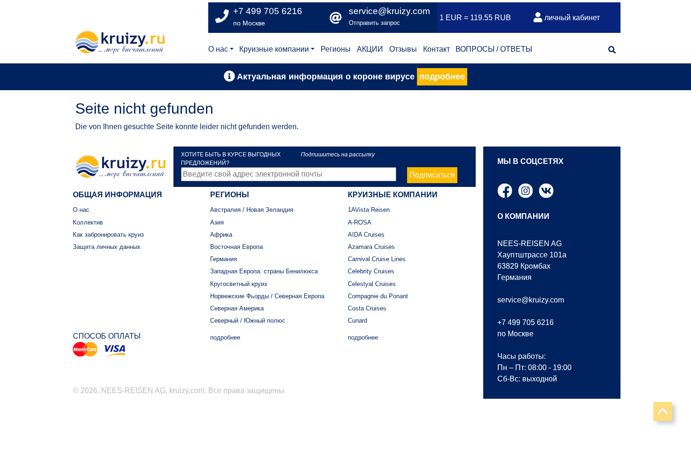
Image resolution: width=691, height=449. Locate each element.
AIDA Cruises (366, 234)
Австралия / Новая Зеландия (251, 209)
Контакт (436, 49)
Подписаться (432, 175)
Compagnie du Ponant (378, 296)
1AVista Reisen (369, 209)
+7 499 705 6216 (525, 322)
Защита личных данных (107, 246)
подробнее (442, 76)
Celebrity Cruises (371, 271)
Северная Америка (237, 308)
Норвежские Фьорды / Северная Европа (267, 296)
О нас (218, 49)
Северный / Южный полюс (247, 320)
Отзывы (403, 49)
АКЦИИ (370, 49)
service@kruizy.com (389, 11)
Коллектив (88, 222)
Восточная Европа (236, 246)
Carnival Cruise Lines (377, 259)
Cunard (357, 320)
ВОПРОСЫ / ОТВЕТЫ (493, 49)
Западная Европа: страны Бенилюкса (264, 271)
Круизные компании (274, 49)
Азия (217, 222)
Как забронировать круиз (108, 234)
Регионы (336, 49)
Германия (223, 259)
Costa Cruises (367, 308)
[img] (612, 50)
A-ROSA (359, 222)
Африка (221, 234)
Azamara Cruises (371, 246)
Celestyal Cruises (372, 283)
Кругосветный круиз (238, 283)
